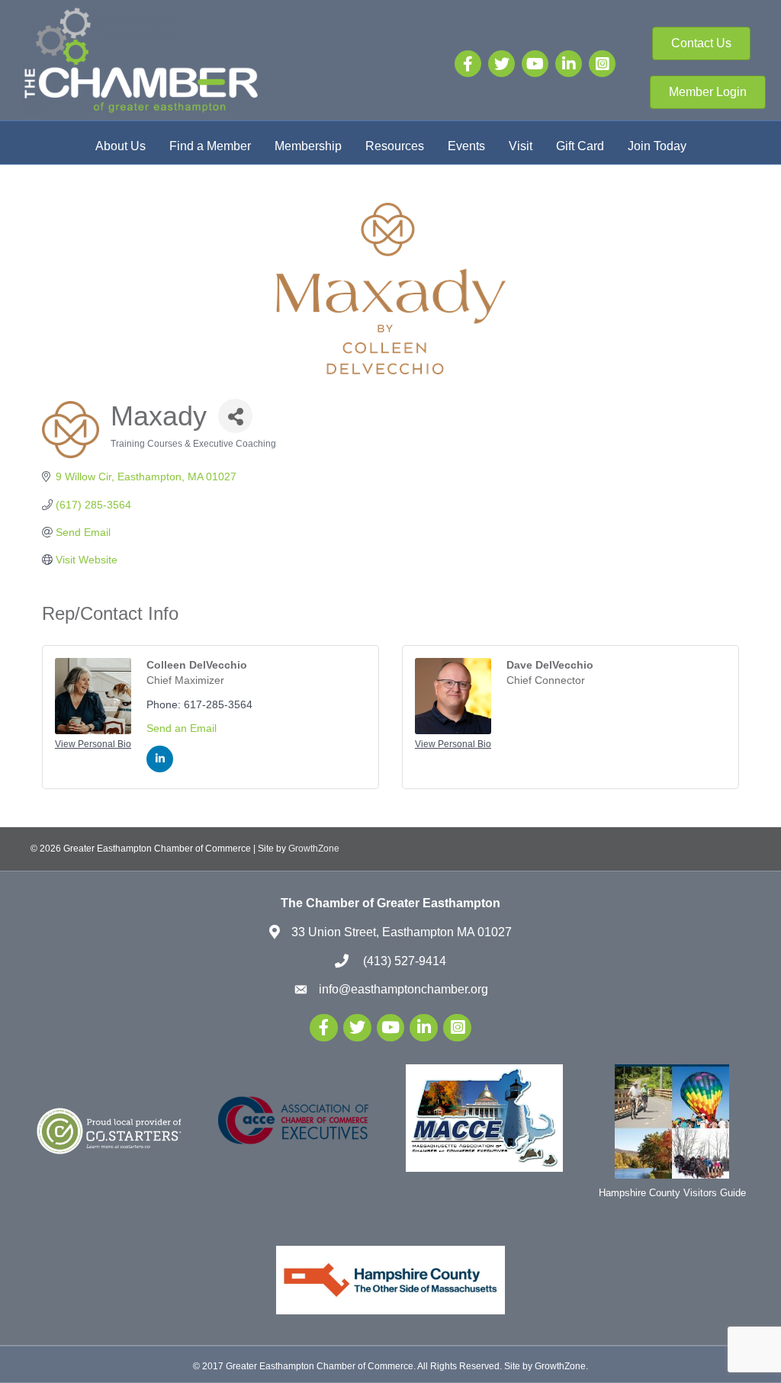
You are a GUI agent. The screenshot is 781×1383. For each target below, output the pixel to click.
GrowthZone (313, 848)
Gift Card (580, 146)
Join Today (657, 146)
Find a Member (210, 146)
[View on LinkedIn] (159, 768)
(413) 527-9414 (403, 961)
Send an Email (181, 728)
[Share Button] (235, 416)
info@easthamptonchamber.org (403, 989)
